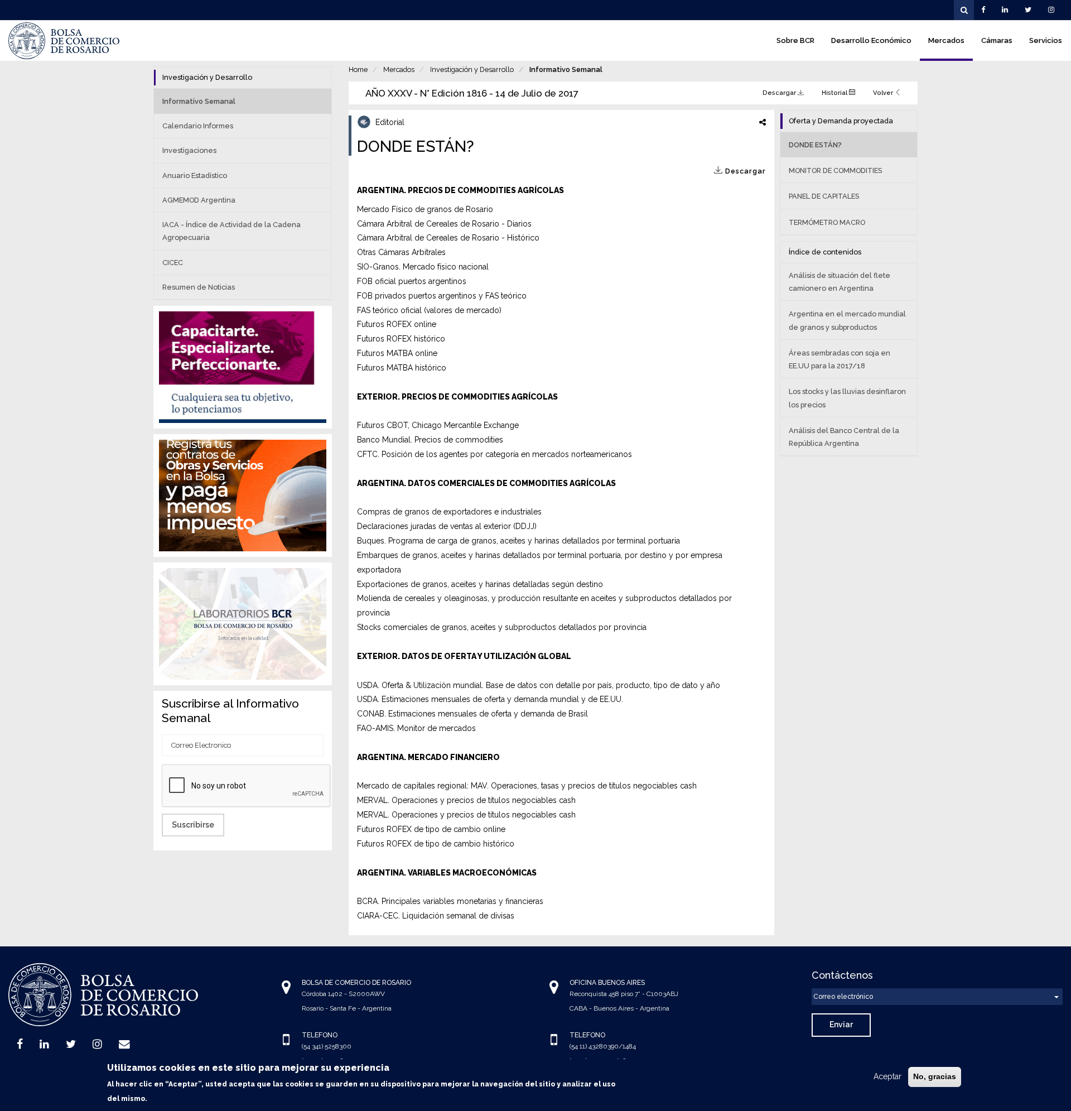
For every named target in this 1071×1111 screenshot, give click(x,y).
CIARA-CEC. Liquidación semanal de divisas (435, 915)
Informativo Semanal (565, 69)
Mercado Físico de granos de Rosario (425, 209)
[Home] (64, 40)
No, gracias (934, 1076)
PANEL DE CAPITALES (824, 196)
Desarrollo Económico (871, 40)
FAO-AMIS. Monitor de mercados (416, 728)
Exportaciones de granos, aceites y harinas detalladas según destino (480, 584)
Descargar (780, 93)
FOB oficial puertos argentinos (411, 281)
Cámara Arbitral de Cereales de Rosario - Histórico (448, 237)
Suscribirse (193, 824)
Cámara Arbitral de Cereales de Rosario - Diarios (444, 223)
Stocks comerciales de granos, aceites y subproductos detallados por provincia (502, 627)
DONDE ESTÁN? (815, 145)
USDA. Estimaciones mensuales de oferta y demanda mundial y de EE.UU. (490, 699)
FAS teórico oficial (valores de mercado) (429, 310)
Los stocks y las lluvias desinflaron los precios (847, 397)
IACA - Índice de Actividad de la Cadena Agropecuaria (231, 231)
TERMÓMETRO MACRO (827, 222)
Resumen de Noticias (198, 287)
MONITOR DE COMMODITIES (835, 170)
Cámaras (996, 40)
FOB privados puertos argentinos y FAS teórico (442, 295)
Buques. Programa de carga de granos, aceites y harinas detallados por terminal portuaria (518, 540)
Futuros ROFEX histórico (401, 338)
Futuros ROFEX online (396, 324)
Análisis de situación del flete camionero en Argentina (839, 281)
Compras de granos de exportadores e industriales (449, 511)
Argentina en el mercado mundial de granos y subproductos (847, 320)
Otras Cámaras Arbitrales (401, 252)
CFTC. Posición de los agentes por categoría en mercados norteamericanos (494, 454)
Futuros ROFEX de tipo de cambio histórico (435, 843)
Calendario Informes (197, 126)
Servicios (1045, 40)
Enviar (841, 1024)
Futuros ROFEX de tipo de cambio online (431, 829)
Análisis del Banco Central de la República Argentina (844, 437)
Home (358, 69)
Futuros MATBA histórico (401, 367)
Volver (884, 93)
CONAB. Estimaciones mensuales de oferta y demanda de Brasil (472, 713)
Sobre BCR (795, 40)
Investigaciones (189, 150)
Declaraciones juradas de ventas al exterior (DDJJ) (447, 526)
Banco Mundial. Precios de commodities (430, 439)
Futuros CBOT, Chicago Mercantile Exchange (438, 425)
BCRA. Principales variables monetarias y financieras (450, 901)
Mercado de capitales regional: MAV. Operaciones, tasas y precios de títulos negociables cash (527, 785)
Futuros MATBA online (397, 353)
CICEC (172, 262)
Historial (835, 93)
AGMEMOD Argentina (198, 200)
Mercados (946, 40)
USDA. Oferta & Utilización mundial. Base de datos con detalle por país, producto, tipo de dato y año (538, 685)
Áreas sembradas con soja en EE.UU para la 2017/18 (839, 359)
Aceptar (887, 1076)
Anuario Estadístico (194, 175)
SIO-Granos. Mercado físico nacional (423, 266)
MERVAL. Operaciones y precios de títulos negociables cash (466, 800)
